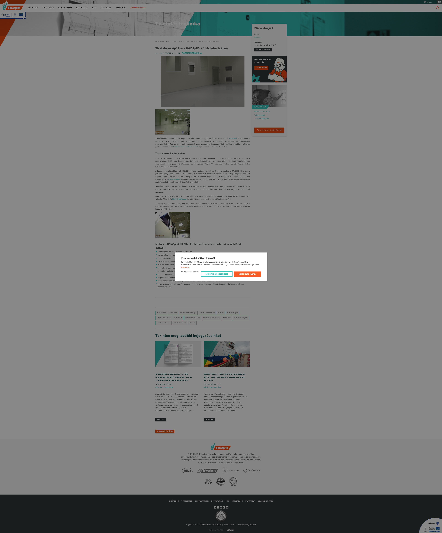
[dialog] (221, 266)
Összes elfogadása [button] (247, 274)
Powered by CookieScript (189, 272)
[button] (217, 274)
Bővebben (185, 267)
